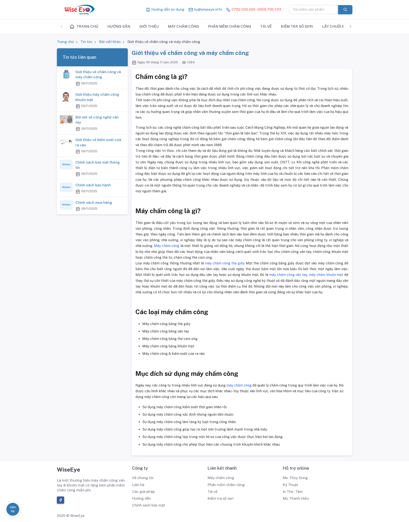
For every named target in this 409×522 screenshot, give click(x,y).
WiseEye (68, 469)
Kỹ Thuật (290, 485)
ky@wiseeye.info (207, 9)
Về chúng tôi (142, 478)
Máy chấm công (167, 246)
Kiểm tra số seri (220, 498)
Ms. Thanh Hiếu (296, 498)
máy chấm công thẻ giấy (224, 263)
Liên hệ (138, 485)
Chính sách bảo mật (148, 505)
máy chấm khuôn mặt (326, 275)
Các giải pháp (143, 491)
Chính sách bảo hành (93, 185)
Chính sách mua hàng (93, 202)
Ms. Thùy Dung (295, 478)
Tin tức (86, 42)
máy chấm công (239, 385)
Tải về (212, 491)
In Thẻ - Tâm (293, 491)
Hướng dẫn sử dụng (167, 9)
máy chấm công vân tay (288, 275)
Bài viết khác (110, 42)
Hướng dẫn (141, 498)
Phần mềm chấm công (226, 485)
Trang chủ (65, 42)
